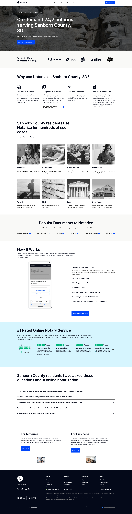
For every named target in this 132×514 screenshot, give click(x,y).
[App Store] (32, 498)
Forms (68, 2)
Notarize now (109, 2)
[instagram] (29, 489)
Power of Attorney (104, 482)
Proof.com (34, 507)
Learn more (25, 448)
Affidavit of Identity (104, 480)
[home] (27, 2)
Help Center (85, 482)
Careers (48, 487)
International (85, 487)
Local (83, 484)
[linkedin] (25, 489)
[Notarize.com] (20, 479)
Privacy (98, 506)
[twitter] (18, 489)
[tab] (92, 270)
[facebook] (22, 489)
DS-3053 (102, 487)
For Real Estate (68, 489)
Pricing (63, 2)
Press (47, 482)
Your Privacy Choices (109, 507)
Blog (83, 480)
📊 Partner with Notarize (52, 489)
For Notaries (67, 484)
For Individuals (68, 482)
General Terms (90, 506)
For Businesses (68, 487)
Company (48, 480)
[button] (55, 2)
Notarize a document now (25, 42)
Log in (100, 2)
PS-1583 (102, 484)
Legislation (49, 484)
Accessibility (81, 506)
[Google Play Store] (22, 498)
